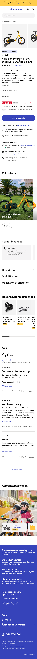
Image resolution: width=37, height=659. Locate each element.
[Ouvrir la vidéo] (5, 45)
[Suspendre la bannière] (30, 2)
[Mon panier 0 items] (32, 9)
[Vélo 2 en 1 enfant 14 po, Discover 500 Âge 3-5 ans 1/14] (14, 36)
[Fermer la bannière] (33, 2)
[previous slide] (4, 226)
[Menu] (4, 9)
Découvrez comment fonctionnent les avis (16, 362)
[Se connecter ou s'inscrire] (28, 9)
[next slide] (9, 226)
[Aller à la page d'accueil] (16, 9)
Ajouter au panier (18, 118)
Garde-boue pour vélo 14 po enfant (23, 318)
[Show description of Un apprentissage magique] (29, 216)
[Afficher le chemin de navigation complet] (3, 21)
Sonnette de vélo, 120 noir (7, 318)
